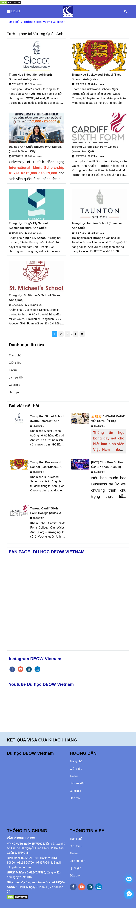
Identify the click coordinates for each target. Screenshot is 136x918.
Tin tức (13, 370)
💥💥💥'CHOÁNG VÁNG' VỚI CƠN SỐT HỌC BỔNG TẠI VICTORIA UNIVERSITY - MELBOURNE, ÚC (108, 419)
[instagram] (29, 669)
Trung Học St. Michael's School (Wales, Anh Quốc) (35, 297)
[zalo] (37, 669)
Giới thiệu (15, 362)
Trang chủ (13, 21)
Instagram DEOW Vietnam (35, 658)
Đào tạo (14, 392)
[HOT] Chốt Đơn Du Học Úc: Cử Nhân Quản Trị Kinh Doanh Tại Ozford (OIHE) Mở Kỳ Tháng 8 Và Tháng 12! (108, 465)
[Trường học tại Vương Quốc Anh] (10, 2)
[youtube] (20, 669)
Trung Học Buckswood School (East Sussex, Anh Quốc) (96, 77)
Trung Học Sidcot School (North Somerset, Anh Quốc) (30, 77)
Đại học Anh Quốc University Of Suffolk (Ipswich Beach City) (35, 149)
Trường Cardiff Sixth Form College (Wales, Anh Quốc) (95, 149)
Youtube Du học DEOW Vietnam (41, 684)
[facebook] (12, 669)
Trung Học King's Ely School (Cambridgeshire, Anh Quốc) (28, 225)
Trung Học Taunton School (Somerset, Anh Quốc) (97, 225)
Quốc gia (14, 384)
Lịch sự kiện (16, 377)
